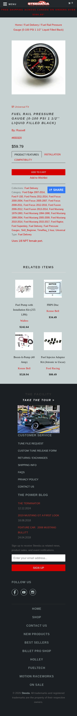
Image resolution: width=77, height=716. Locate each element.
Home (18, 24)
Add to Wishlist (38, 177)
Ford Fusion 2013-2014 (36, 209)
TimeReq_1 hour (45, 230)
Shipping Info (27, 465)
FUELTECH (36, 667)
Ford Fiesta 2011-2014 (35, 196)
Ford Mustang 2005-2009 (37, 217)
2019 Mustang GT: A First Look (38, 515)
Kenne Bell (53, 311)
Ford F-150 (17, 196)
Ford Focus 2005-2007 (35, 200)
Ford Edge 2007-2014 (33, 192)
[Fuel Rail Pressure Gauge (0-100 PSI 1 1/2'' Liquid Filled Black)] (38, 67)
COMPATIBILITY (23, 160)
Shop (36, 617)
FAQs (21, 472)
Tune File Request (31, 443)
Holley (36, 659)
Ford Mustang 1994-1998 (37, 213)
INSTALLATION (52, 154)
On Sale (37, 684)
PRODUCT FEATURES (27, 154)
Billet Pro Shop (36, 651)
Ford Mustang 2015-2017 (37, 221)
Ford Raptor (57, 221)
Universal (60, 230)
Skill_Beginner (28, 230)
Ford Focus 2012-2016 (35, 205)
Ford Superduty (19, 226)
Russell (20, 130)
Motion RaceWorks (37, 676)
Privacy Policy (28, 479)
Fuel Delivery (31, 24)
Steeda (26, 693)
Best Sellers (37, 642)
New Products (37, 634)
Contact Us (26, 486)
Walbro (24, 320)
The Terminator (29, 503)
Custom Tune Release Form (37, 450)
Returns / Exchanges (32, 457)
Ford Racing (53, 368)
